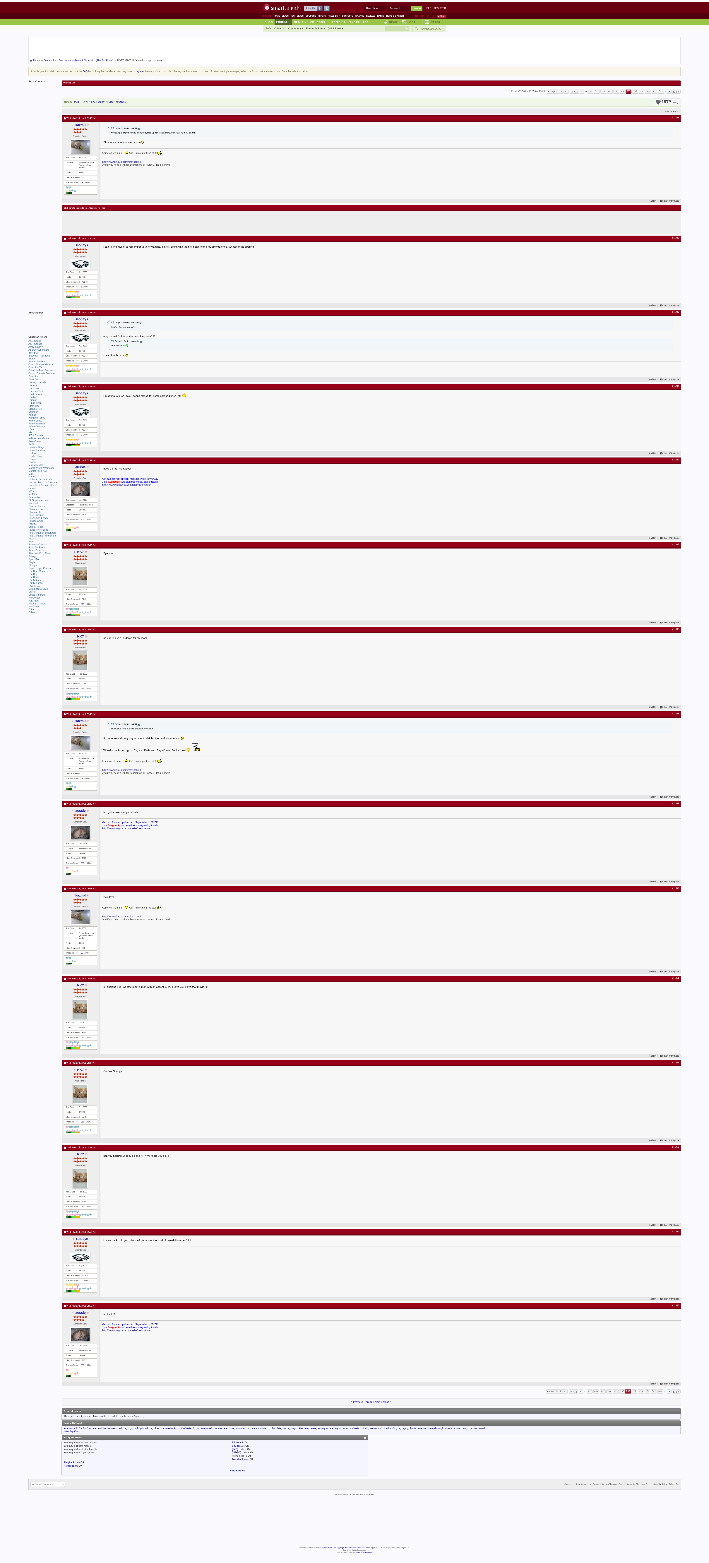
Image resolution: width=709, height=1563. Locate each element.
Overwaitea (34, 497)
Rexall (31, 538)
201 (82, 519)
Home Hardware (36, 423)
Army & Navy (35, 346)
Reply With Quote (671, 201)
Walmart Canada (37, 603)
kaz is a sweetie (164, 1428)
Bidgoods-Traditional (39, 355)
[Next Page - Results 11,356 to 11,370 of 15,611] (669, 92)
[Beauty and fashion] (422, 16)
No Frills (32, 494)
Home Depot (35, 420)
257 (590, 91)
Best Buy (33, 352)
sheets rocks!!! (360, 1428)
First (576, 92)
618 (82, 604)
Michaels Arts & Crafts (40, 479)
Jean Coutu (34, 441)
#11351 (675, 978)
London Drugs (35, 456)
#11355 (675, 1305)
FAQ (268, 28)
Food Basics (35, 394)
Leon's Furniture (36, 450)
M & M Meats (35, 465)
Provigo (32, 523)
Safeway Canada (37, 544)
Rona (31, 541)
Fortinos (32, 400)
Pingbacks (70, 1462)
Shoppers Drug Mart (39, 553)
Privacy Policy (668, 1484)
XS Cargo (33, 606)
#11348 (675, 714)
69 (82, 182)
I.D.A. (31, 429)
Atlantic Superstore (38, 349)
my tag (286, 1428)
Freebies (334, 16)
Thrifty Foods (35, 583)
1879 (668, 102)
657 (597, 91)
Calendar (279, 28)
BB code (237, 1442)
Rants (380, 16)
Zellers (32, 612)
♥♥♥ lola (68, 1428)
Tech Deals (297, 16)
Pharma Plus (35, 512)
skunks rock (376, 1428)
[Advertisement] (132, 222)
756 (623, 91)
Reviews (370, 16)
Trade (437, 22)
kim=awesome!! (204, 1428)
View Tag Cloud (72, 1431)
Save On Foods (36, 547)
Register (440, 8)
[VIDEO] (236, 1452)
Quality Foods (35, 526)
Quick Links (334, 28)
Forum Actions (314, 28)
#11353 (675, 1147)
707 (603, 91)
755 (616, 91)
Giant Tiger (34, 406)
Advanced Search (431, 28)
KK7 (80, 552)
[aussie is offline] (80, 489)
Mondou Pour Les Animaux (42, 482)
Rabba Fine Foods (38, 529)
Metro (31, 476)
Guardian (33, 411)
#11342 (675, 238)
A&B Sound (34, 341)
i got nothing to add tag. (141, 1428)
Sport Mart (34, 559)
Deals (285, 16)
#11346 (675, 545)
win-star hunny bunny (455, 1428)
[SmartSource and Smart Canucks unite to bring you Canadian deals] (43, 321)
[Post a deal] (441, 16)
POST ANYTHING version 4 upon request (100, 101)
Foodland (33, 397)
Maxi (31, 473)
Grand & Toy (35, 408)
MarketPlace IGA (37, 470)
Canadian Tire (35, 367)
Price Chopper (36, 515)
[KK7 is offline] (80, 576)
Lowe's (32, 462)
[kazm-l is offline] (80, 147)
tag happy (403, 1428)
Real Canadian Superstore (42, 532)
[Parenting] (433, 16)
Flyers (322, 16)
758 (635, 91)
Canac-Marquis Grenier (40, 364)
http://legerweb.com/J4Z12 (144, 478)
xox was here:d (476, 1428)
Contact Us (569, 1484)
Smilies (236, 1445)
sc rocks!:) (345, 1428)
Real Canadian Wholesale (42, 535)
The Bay (32, 574)
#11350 (675, 888)
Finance (359, 16)
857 (661, 91)
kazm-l (80, 125)
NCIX (31, 491)
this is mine (416, 1428)
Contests (347, 16)
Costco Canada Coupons (41, 373)
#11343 (675, 312)
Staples (32, 562)
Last (675, 92)
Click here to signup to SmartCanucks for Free (84, 208)
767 (648, 91)
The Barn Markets (38, 571)
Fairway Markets (37, 382)
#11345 (675, 460)
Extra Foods (35, 379)
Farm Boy (33, 388)
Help (428, 8)
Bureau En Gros (37, 361)
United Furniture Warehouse (36, 596)
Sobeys (32, 556)
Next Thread (382, 1401)
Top (365, 22)
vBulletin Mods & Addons (359, 1548)
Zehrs (31, 609)
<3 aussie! (91, 1428)
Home (277, 16)
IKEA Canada (35, 435)
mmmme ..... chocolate (268, 1428)
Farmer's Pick (35, 391)
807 (654, 91)
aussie (80, 467)
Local (413, 22)
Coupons (311, 16)
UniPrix (32, 591)
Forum (283, 22)
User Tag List (69, 83)
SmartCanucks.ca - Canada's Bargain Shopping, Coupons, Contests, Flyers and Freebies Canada (618, 1484)
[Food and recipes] (428, 16)
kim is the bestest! (184, 1428)
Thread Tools (669, 111)
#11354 (675, 1231)
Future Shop (35, 403)
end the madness (107, 1428)
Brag (393, 22)
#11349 (675, 803)
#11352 (675, 1062)
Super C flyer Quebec (40, 568)
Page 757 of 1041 (559, 91)
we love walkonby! (433, 1428)
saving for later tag (328, 1428)
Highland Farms (36, 417)
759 (641, 91)
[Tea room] (416, 16)
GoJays (82, 245)
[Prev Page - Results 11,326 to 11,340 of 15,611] (582, 92)
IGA (30, 432)
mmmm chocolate (245, 1428)
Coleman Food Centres (40, 370)
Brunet (31, 358)
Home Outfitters (36, 426)
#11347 (675, 629)
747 (610, 91)
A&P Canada (35, 343)
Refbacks (69, 1465)
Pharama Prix (35, 509)
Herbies (32, 414)
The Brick (33, 577)
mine (231, 1428)
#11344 (675, 386)
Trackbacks (238, 1459)
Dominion (33, 376)
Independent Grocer (38, 438)
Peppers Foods (36, 506)
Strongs (32, 565)
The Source (34, 580)
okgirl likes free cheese (304, 1428)
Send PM (652, 201)
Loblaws (32, 453)
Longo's (32, 459)
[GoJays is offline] (80, 264)
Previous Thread (363, 1401)
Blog (269, 22)
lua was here (220, 1428)
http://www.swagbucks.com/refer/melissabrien (126, 484)
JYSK (31, 444)
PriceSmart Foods (38, 518)
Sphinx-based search (364, 1553)
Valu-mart (33, 600)
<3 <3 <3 (79, 1428)
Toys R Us (34, 586)
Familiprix (33, 385)
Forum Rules (237, 1470)
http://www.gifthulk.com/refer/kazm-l (121, 161)
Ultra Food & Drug (38, 588)
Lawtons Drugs (36, 447)
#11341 (675, 118)
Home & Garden (395, 16)
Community (295, 28)
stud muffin (390, 1428)
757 (629, 91)
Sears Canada (36, 550)
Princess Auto (35, 521)
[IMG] (235, 1449)
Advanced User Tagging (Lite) (335, 1548)
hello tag (122, 1428)
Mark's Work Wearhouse (41, 468)
